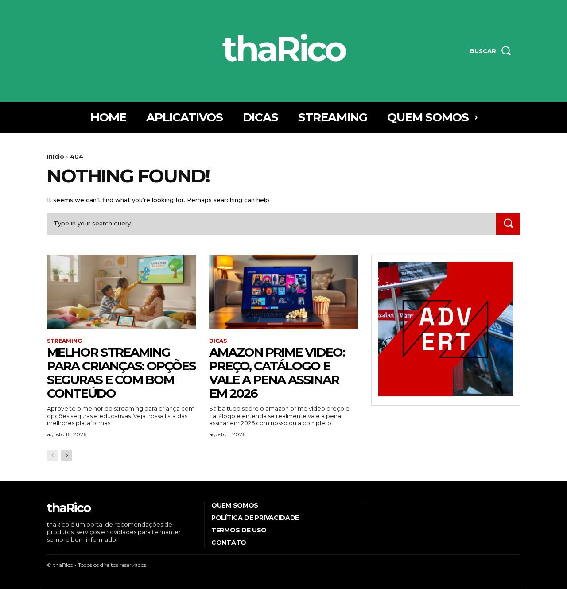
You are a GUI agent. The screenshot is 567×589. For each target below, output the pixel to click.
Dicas (218, 341)
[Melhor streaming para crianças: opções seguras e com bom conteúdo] (121, 292)
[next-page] (66, 455)
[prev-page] (52, 455)
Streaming (64, 341)
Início (55, 156)
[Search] (508, 224)
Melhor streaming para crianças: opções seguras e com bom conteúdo (121, 372)
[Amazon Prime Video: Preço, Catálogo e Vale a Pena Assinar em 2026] (283, 292)
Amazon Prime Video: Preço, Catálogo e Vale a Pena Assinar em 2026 (277, 372)
